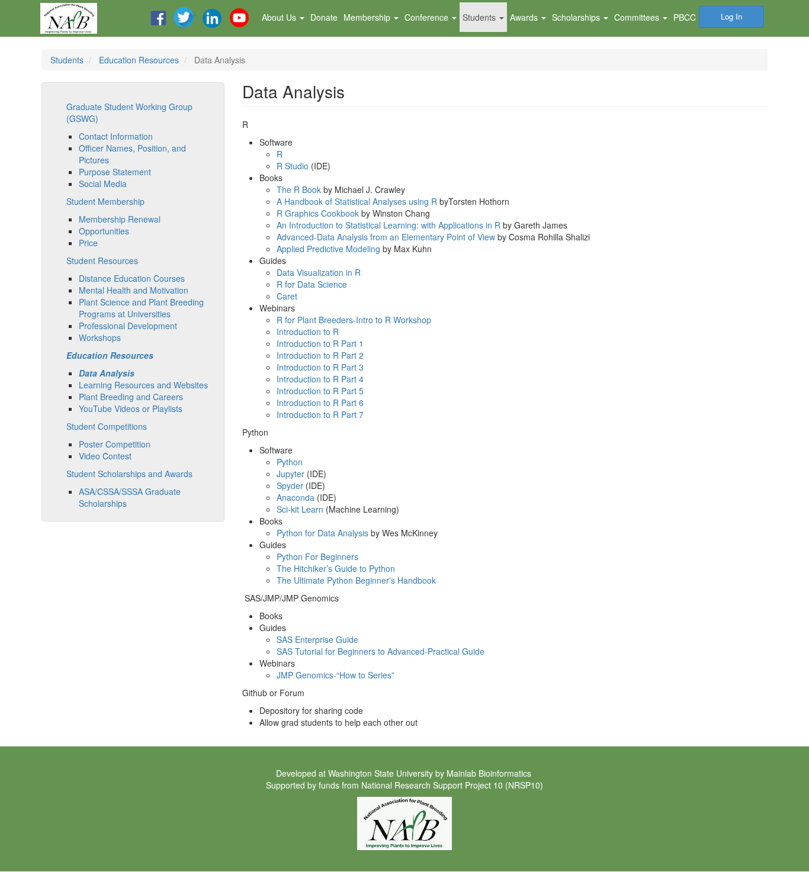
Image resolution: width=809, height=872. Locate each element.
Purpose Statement (115, 172)
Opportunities (104, 231)
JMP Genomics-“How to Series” (335, 675)
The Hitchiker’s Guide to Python (336, 568)
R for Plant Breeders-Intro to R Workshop (354, 320)
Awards (525, 17)
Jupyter (290, 474)
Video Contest (105, 456)
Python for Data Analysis (322, 533)
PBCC (684, 17)
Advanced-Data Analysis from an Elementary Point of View (386, 237)
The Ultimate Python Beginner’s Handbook (356, 580)
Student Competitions (106, 426)
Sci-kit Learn (300, 509)
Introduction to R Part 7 (320, 414)
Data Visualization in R (319, 272)
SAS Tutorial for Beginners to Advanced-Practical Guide (380, 651)
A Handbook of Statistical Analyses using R (357, 201)
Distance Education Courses (132, 278)
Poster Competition (114, 444)
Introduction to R (308, 331)
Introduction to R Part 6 (320, 402)
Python (290, 462)
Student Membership (105, 201)
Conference (427, 17)
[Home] (73, 18)
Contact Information (116, 136)
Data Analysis (106, 373)
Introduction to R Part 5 (320, 391)
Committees (638, 17)
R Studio (293, 166)
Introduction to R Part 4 (320, 379)
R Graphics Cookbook (318, 213)
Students (480, 17)
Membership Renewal (119, 219)
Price (88, 243)
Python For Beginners (317, 556)
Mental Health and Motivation (133, 290)
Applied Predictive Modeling (328, 249)
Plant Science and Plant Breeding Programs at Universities (141, 308)
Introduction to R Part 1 (320, 343)
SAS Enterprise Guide (317, 639)
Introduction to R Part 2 (320, 355)
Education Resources (139, 60)
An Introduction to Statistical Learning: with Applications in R (388, 225)
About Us (280, 17)
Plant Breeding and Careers (131, 397)
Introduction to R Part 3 (320, 367)
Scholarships (577, 17)
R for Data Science (312, 284)
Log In (731, 16)
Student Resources (102, 260)
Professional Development (128, 326)
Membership (368, 17)
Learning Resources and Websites (143, 385)
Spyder (290, 485)
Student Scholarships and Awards (129, 474)
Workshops (100, 337)
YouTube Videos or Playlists (130, 408)
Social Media (103, 183)
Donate (324, 17)
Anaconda (295, 497)
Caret (287, 296)
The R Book (299, 189)
